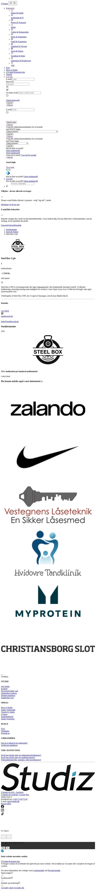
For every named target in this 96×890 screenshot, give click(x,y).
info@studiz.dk (13, 801)
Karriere (4, 689)
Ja (8, 848)
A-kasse (4, 714)
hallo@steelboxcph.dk (10, 321)
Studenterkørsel (7, 717)
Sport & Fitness (12, 232)
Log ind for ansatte (28, 155)
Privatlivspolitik (54, 870)
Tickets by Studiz (8, 712)
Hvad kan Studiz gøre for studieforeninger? (18, 757)
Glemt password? (13, 100)
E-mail (8, 79)
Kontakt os (5, 733)
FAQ (3, 729)
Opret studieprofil (13, 151)
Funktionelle (6, 878)
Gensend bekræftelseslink (11, 225)
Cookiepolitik (38, 870)
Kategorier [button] (10, 8)
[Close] (2, 196)
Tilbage (10, 105)
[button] (9, 102)
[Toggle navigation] (12, 3)
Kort (8, 68)
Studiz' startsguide (8, 710)
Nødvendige (6, 873)
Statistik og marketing (9, 883)
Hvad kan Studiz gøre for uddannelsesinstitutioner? (21, 755)
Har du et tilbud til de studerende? (14, 743)
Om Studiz (5, 686)
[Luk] (9, 837)
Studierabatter (11, 229)
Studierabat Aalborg (9, 693)
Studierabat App (7, 698)
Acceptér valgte (7, 888)
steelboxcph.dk (7, 316)
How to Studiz (12, 70)
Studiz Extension (7, 719)
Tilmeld (9, 74)
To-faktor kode (12, 93)
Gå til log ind (14, 204)
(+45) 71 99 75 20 (20, 799)
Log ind (9, 179)
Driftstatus (5, 731)
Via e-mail (10, 167)
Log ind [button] (9, 77)
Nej (3, 848)
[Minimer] (3, 837)
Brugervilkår (6, 804)
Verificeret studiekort (9, 745)
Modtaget (4, 204)
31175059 (5, 311)
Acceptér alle (19, 888)
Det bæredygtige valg (9, 691)
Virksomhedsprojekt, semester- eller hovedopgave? (21, 760)
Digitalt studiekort (8, 695)
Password (10, 82)
